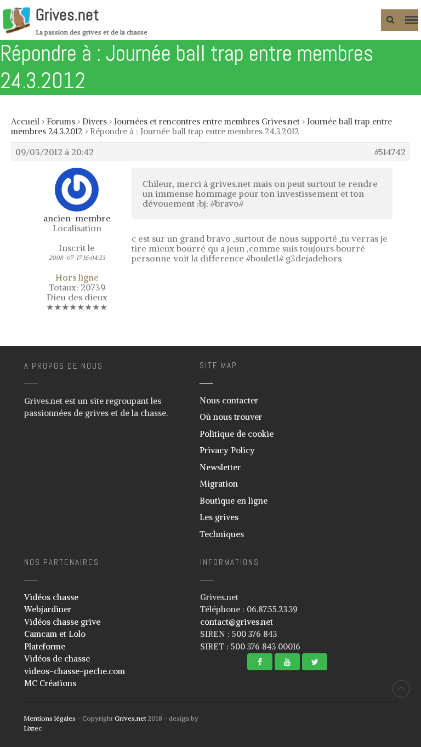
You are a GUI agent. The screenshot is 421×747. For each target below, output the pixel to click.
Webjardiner (47, 609)
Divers (94, 121)
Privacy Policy (227, 450)
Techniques (222, 534)
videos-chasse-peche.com (74, 671)
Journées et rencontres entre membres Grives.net (207, 121)
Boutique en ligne (234, 500)
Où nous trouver (231, 417)
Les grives (219, 517)
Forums (61, 121)
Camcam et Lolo (55, 634)
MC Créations (50, 683)
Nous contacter (229, 400)
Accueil (25, 121)
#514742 (390, 152)
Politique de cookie (237, 434)
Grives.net (67, 14)
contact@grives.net (236, 622)
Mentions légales (50, 718)
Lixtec (33, 728)
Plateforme (44, 646)
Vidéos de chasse (57, 658)
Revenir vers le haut (401, 689)
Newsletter (220, 467)
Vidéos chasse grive (62, 622)
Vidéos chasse (51, 597)
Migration (219, 483)
